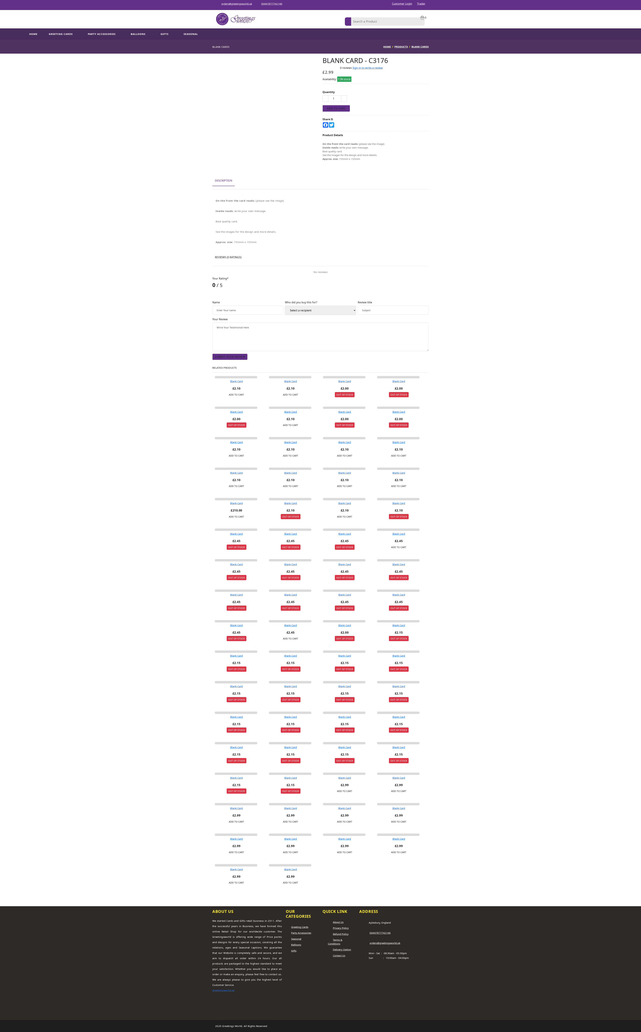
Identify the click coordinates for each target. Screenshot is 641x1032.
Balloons (138, 34)
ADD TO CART (236, 394)
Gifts (164, 34)
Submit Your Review (230, 357)
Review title (365, 302)
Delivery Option (342, 949)
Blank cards (420, 46)
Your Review (220, 319)
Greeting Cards (299, 927)
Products (401, 46)
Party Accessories (301, 932)
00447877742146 (271, 3)
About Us (338, 922)
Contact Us (339, 955)
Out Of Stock (344, 394)
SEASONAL (191, 34)
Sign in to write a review (368, 68)
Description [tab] (223, 180)
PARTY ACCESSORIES (102, 34)
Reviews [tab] (228, 257)
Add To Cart (336, 108)
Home (33, 34)
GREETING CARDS (61, 34)
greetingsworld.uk (223, 990)
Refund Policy (341, 934)
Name (216, 302)
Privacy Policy (341, 928)
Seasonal (296, 938)
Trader (421, 4)
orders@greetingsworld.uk (236, 3)
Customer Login (402, 4)
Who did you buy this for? (301, 302)
